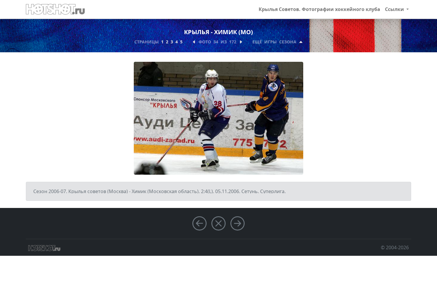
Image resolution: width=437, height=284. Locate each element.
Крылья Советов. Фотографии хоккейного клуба (319, 9)
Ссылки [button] (395, 9)
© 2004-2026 (395, 247)
